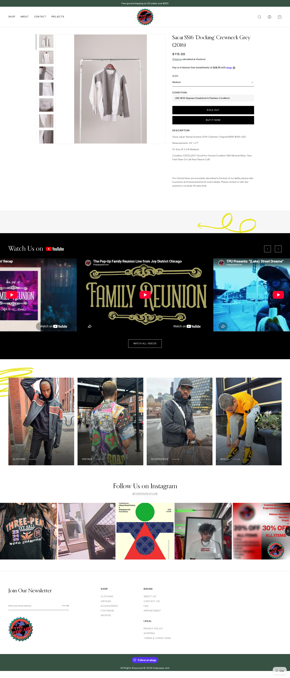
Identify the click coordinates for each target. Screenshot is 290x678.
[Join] (64, 606)
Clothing (19, 459)
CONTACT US (152, 601)
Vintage (87, 459)
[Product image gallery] (111, 89)
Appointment (152, 610)
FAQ (146, 606)
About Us (150, 596)
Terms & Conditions (157, 638)
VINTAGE (106, 601)
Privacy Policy (153, 628)
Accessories (159, 459)
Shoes (224, 459)
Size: (175, 76)
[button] (280, 17)
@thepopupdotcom (145, 493)
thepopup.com (161, 668)
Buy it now (213, 120)
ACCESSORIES (109, 606)
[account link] (270, 17)
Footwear (107, 610)
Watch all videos (145, 343)
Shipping (177, 59)
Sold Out (213, 110)
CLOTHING (107, 596)
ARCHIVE (106, 615)
